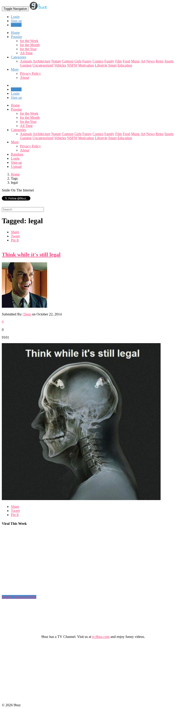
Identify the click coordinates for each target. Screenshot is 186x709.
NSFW (72, 65)
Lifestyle (101, 65)
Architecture (41, 61)
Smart (112, 65)
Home (15, 105)
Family (109, 61)
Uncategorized (42, 65)
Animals (26, 61)
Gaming (26, 65)
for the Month (30, 45)
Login (15, 17)
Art (143, 61)
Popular (16, 109)
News (150, 61)
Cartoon (67, 61)
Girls (77, 61)
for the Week (29, 41)
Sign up (16, 21)
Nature (56, 61)
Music (135, 61)
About (24, 77)
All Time (26, 53)
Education (124, 65)
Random (17, 154)
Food (126, 61)
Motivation (86, 65)
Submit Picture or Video (19, 597)
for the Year (28, 49)
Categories (18, 130)
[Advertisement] (84, 562)
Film (118, 61)
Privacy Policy (30, 73)
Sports (169, 61)
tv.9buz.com (101, 637)
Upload (16, 25)
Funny (87, 61)
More (15, 69)
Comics (98, 61)
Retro (160, 61)
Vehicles (60, 65)
